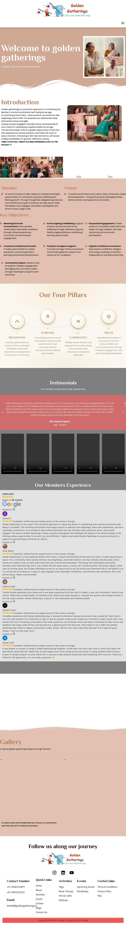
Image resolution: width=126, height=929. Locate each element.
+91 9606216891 (16, 886)
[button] (123, 23)
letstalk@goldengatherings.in (22, 905)
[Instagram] (54, 872)
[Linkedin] (63, 872)
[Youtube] (71, 872)
